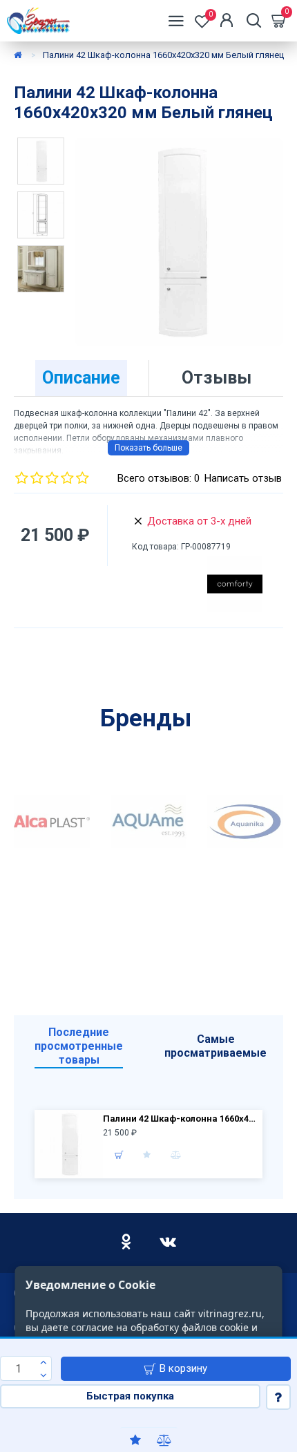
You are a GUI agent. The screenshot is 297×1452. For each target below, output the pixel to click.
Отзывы (216, 378)
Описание (81, 378)
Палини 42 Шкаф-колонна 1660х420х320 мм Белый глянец (181, 1118)
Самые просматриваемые (215, 1046)
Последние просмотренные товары (79, 1046)
